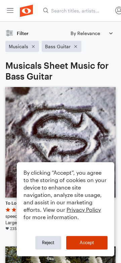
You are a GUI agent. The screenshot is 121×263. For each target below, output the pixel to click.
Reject (48, 242)
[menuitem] (10, 10)
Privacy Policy (84, 209)
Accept (87, 242)
